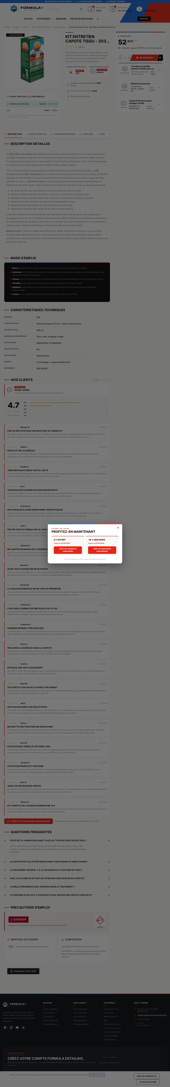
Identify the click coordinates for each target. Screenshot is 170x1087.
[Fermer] (118, 527)
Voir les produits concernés (67, 550)
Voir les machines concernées (102, 550)
